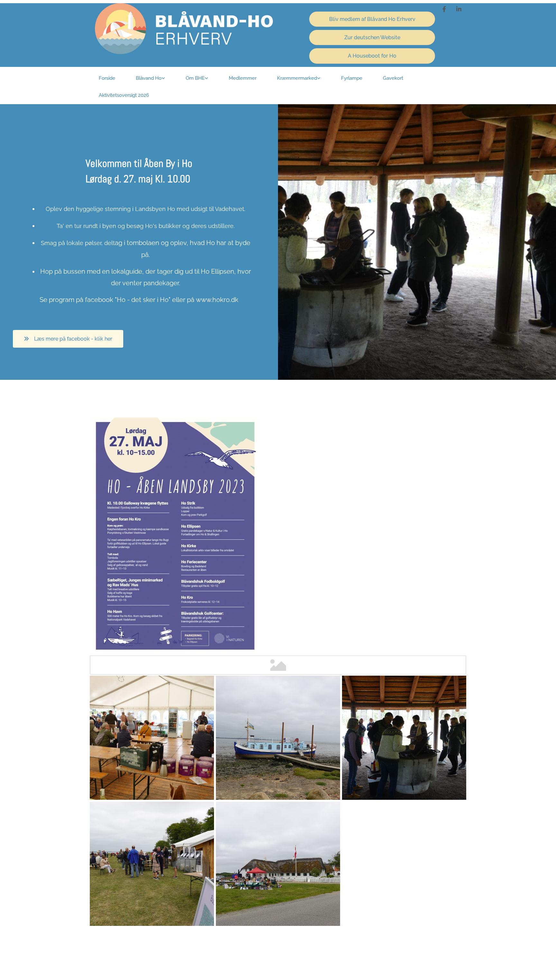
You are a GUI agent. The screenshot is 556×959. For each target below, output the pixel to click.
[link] (150, 78)
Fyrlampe (351, 78)
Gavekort (393, 78)
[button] (372, 19)
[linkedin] (459, 9)
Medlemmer (242, 78)
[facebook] (444, 9)
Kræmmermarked (297, 78)
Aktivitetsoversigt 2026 (124, 95)
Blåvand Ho (149, 78)
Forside (107, 78)
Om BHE (195, 78)
